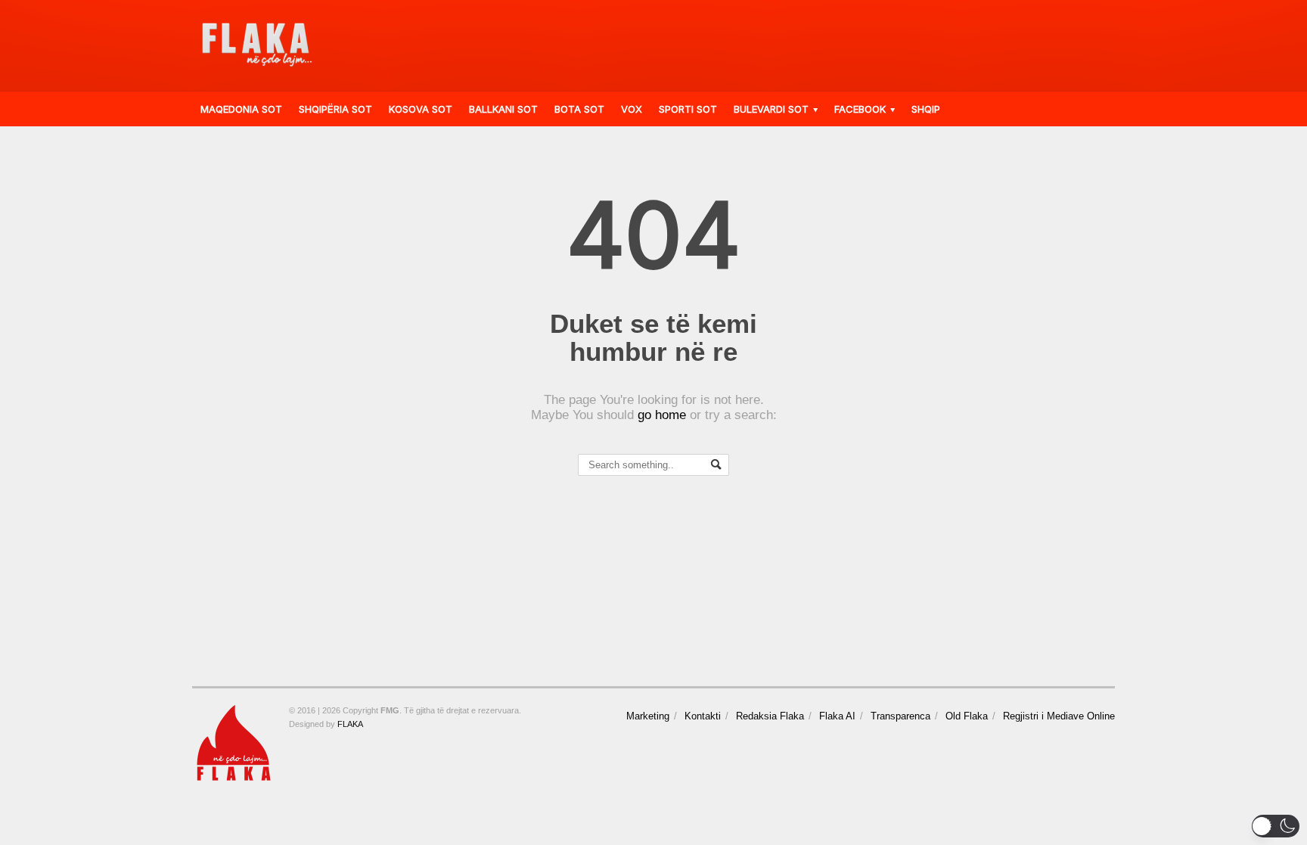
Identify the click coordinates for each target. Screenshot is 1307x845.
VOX (631, 109)
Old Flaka (966, 716)
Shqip (925, 109)
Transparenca (900, 716)
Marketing (647, 716)
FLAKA (350, 724)
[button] (1275, 826)
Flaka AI (837, 716)
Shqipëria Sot (335, 109)
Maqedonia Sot (241, 109)
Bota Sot (579, 109)
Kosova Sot (420, 109)
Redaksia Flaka (770, 716)
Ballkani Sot (503, 109)
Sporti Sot (688, 109)
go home (662, 415)
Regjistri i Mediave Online (1059, 716)
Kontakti (703, 716)
